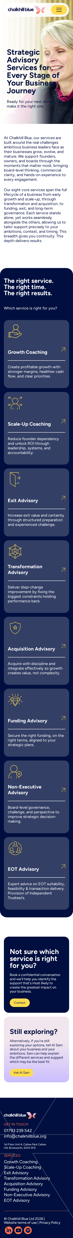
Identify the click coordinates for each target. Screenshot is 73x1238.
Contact (20, 1002)
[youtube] (18, 1230)
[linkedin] (9, 1230)
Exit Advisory (16, 1172)
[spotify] (28, 1230)
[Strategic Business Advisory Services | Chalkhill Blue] (27, 10)
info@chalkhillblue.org (25, 1136)
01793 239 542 (18, 1130)
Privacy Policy (49, 1223)
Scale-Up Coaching (22, 1167)
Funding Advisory (20, 1189)
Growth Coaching (21, 1161)
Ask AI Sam (21, 1072)
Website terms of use (20, 1223)
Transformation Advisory (27, 1178)
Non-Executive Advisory (27, 1194)
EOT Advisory (17, 1200)
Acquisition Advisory (23, 1183)
